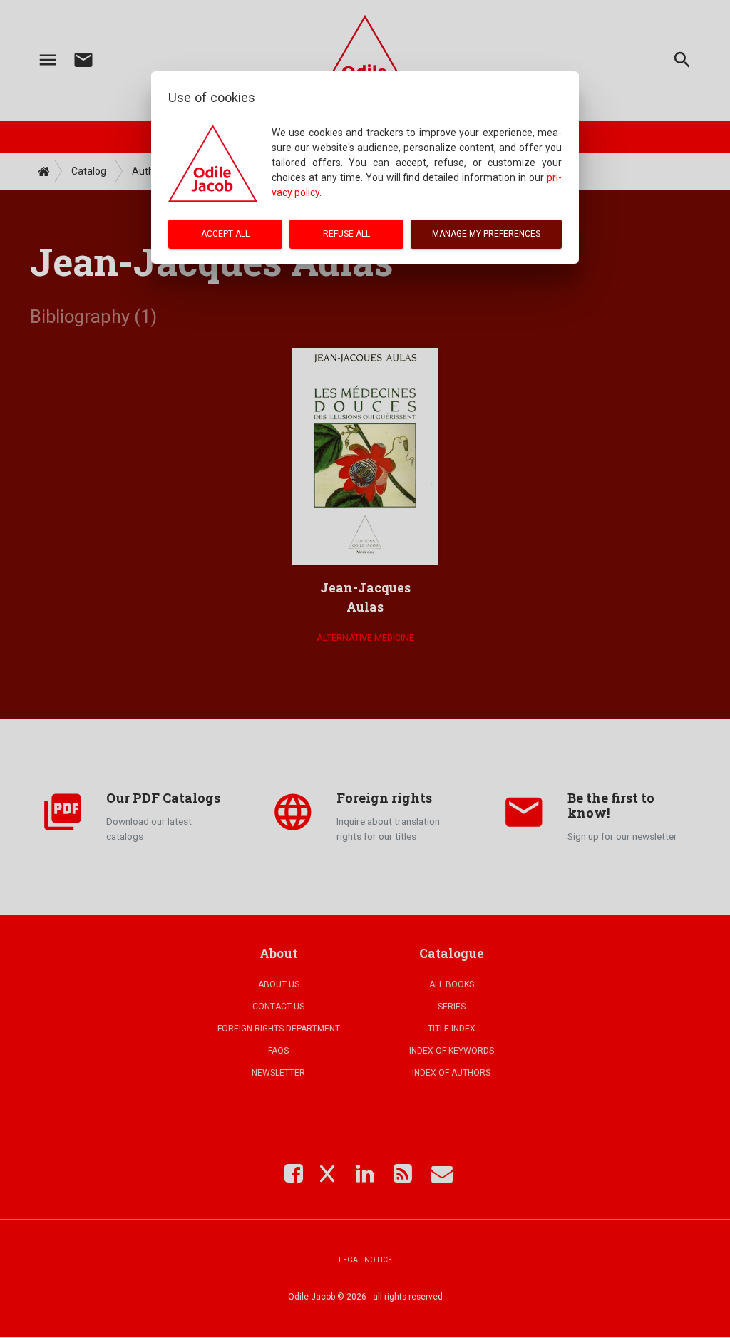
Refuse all (346, 234)
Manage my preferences (486, 234)
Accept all (225, 234)
